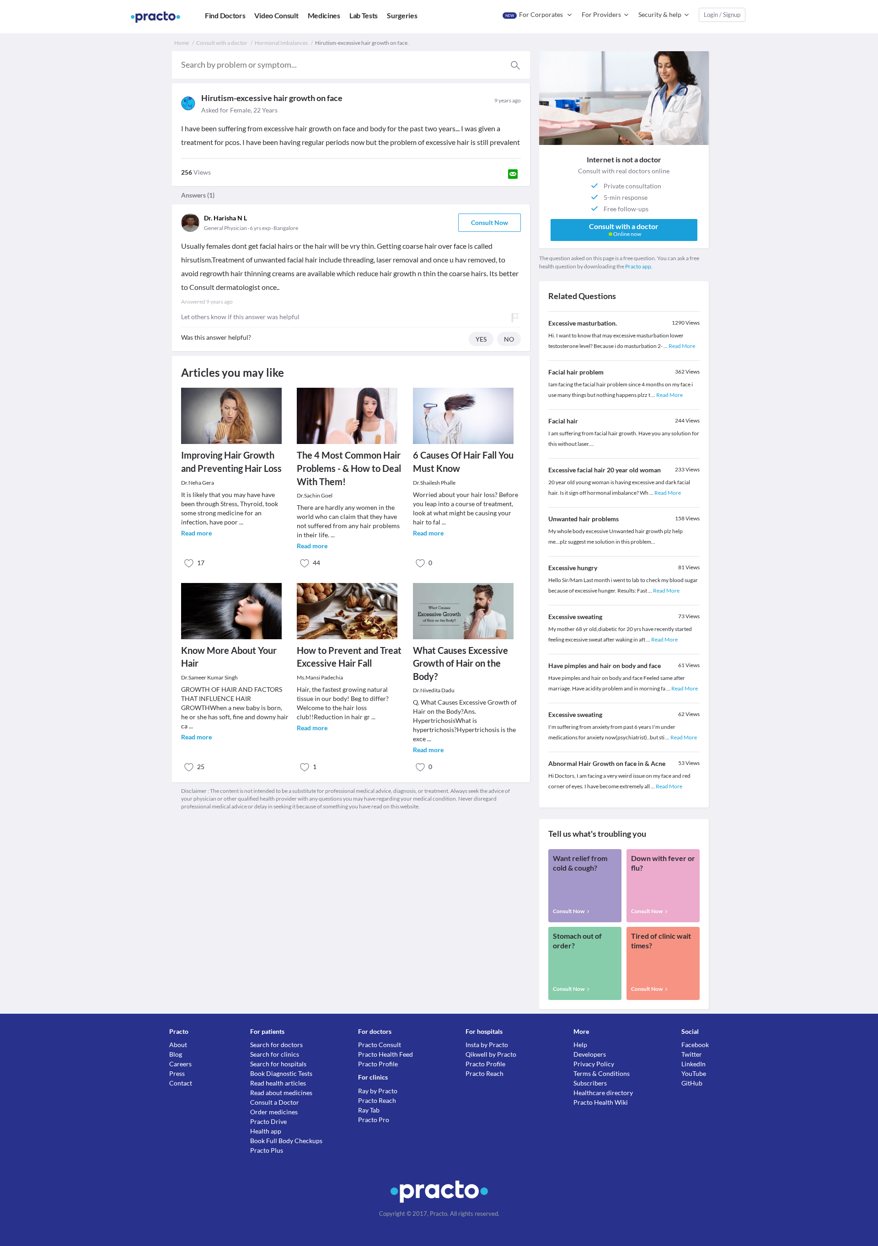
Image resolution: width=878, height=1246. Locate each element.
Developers (589, 1054)
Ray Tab (369, 1110)
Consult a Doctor (274, 1102)
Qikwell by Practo (491, 1054)
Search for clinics (274, 1054)
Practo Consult (379, 1044)
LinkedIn (693, 1064)
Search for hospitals (278, 1064)
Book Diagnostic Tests (281, 1073)
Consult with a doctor (221, 42)
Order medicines (274, 1112)
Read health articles (278, 1083)
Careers (180, 1064)
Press (177, 1073)
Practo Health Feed (385, 1054)
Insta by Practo (487, 1044)
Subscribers (590, 1083)
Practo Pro (373, 1119)
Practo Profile (378, 1064)
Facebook (695, 1044)
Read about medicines (281, 1092)
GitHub (691, 1083)
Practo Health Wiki (600, 1102)
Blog (175, 1054)
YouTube (693, 1073)
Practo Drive (268, 1121)
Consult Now (489, 222)
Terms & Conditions (601, 1073)
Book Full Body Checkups (286, 1140)
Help (580, 1044)
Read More (682, 345)
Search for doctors (276, 1044)
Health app (265, 1131)
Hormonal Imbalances (281, 42)
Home (181, 42)
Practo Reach (377, 1100)
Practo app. (639, 266)
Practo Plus (266, 1150)
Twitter (691, 1054)
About (178, 1044)
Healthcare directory (603, 1092)
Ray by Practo (377, 1091)
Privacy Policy (593, 1064)
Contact (180, 1083)
